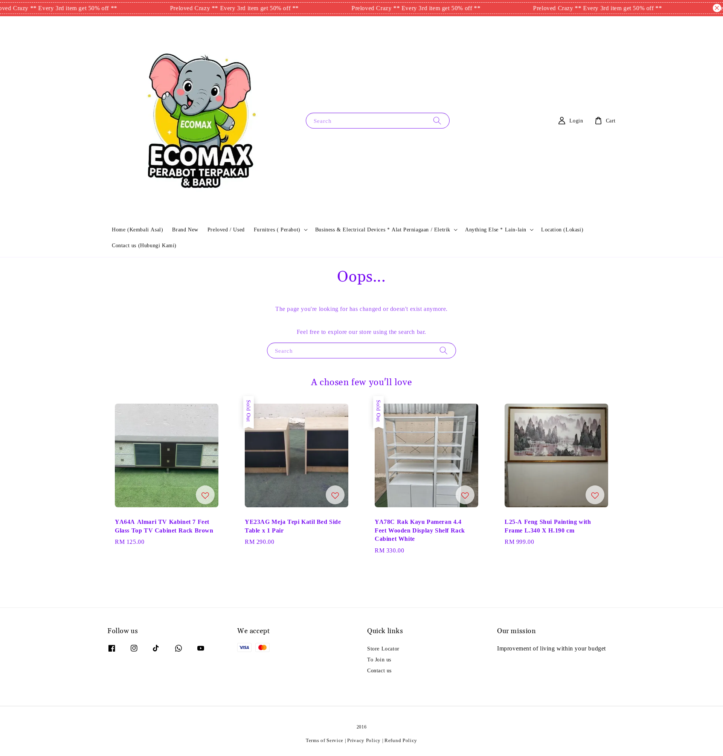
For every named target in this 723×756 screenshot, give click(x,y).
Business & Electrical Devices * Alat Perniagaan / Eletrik (382, 229)
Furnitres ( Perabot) (277, 229)
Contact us (379, 670)
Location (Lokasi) (562, 229)
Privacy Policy (364, 740)
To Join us (379, 659)
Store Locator (383, 648)
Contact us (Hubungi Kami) (144, 245)
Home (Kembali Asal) (137, 229)
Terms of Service (324, 740)
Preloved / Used (226, 229)
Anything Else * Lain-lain (495, 229)
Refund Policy (400, 740)
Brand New (185, 229)
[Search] (437, 120)
